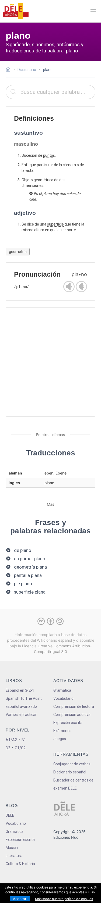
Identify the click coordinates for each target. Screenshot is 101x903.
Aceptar (19, 899)
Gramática (62, 690)
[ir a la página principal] (15, 11)
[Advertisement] (50, 362)
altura (39, 230)
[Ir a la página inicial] (9, 70)
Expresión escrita (67, 722)
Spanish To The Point (24, 698)
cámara (69, 165)
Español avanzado (21, 706)
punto (48, 155)
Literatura (14, 856)
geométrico (43, 180)
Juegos (59, 739)
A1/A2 (11, 740)
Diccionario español (69, 772)
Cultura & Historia (20, 864)
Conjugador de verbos (71, 764)
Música (12, 847)
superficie (55, 224)
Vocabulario (63, 698)
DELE (10, 815)
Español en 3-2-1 (20, 690)
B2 (8, 748)
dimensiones (32, 185)
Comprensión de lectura (73, 706)
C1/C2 (20, 748)
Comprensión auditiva (71, 714)
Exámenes (62, 731)
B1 (24, 740)
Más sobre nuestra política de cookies (64, 899)
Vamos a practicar (21, 714)
